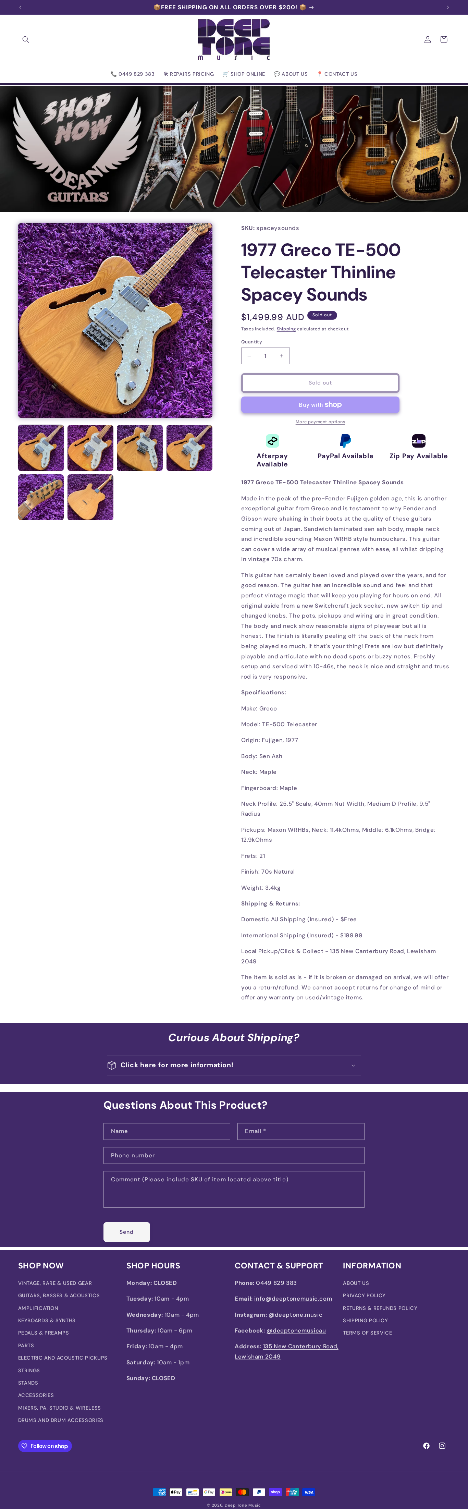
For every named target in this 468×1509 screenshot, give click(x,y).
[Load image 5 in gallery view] (41, 497)
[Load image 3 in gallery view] (140, 448)
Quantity (251, 342)
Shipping (286, 329)
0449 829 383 (276, 1283)
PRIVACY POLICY (364, 1295)
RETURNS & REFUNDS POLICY (380, 1308)
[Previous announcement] (20, 7)
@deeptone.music (295, 1314)
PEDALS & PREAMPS (43, 1333)
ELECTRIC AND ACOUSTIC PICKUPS (63, 1358)
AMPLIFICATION (38, 1308)
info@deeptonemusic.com (293, 1299)
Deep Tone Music (243, 1505)
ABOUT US (356, 1283)
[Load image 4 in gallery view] (189, 448)
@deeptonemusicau (296, 1331)
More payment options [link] (320, 422)
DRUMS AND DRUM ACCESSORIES (60, 1420)
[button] (26, 39)
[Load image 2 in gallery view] (90, 448)
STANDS (28, 1383)
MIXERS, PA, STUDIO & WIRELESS (59, 1407)
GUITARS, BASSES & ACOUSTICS (59, 1295)
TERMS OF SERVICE (367, 1333)
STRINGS (29, 1370)
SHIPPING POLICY (365, 1320)
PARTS (26, 1345)
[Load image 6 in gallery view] (90, 497)
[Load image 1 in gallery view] (41, 448)
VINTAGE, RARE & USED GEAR (55, 1283)
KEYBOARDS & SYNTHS (47, 1320)
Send (127, 1231)
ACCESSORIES (36, 1395)
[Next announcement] (447, 7)
